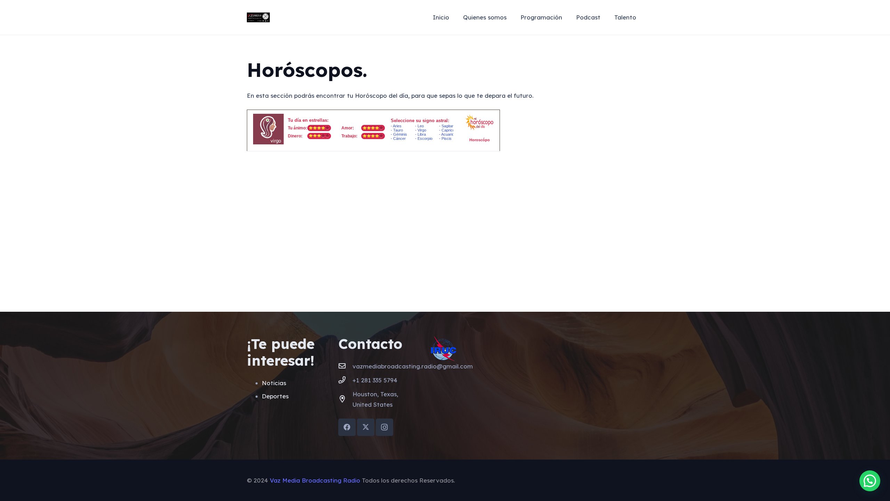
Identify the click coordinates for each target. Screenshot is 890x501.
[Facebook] (347, 427)
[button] (869, 480)
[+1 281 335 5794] (345, 380)
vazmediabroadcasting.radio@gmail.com (413, 366)
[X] (365, 427)
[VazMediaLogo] (258, 17)
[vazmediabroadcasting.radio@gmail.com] (345, 366)
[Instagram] (384, 427)
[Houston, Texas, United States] (345, 399)
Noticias (274, 383)
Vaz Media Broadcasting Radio (315, 480)
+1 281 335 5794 (375, 380)
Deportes (275, 396)
